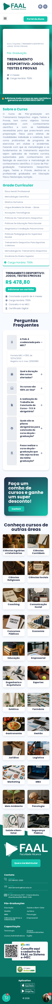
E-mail (10, 886)
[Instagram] (45, 6)
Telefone (11, 878)
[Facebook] (40, 6)
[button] (5, 18)
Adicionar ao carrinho (21, 289)
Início (9, 44)
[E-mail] (5, 886)
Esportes (16, 44)
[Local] (5, 895)
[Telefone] (5, 879)
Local (10, 893)
